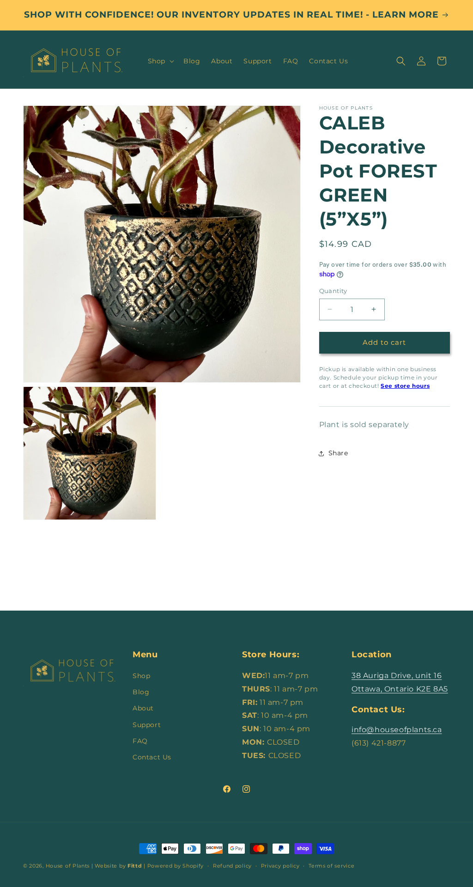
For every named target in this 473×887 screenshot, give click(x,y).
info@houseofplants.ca (397, 729)
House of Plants (68, 866)
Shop (141, 676)
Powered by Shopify (175, 866)
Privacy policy (280, 866)
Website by (118, 866)
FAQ (140, 741)
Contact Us (152, 757)
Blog (141, 692)
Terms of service (331, 866)
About (143, 708)
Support (147, 725)
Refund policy (232, 866)
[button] (160, 61)
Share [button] (338, 453)
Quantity (333, 290)
